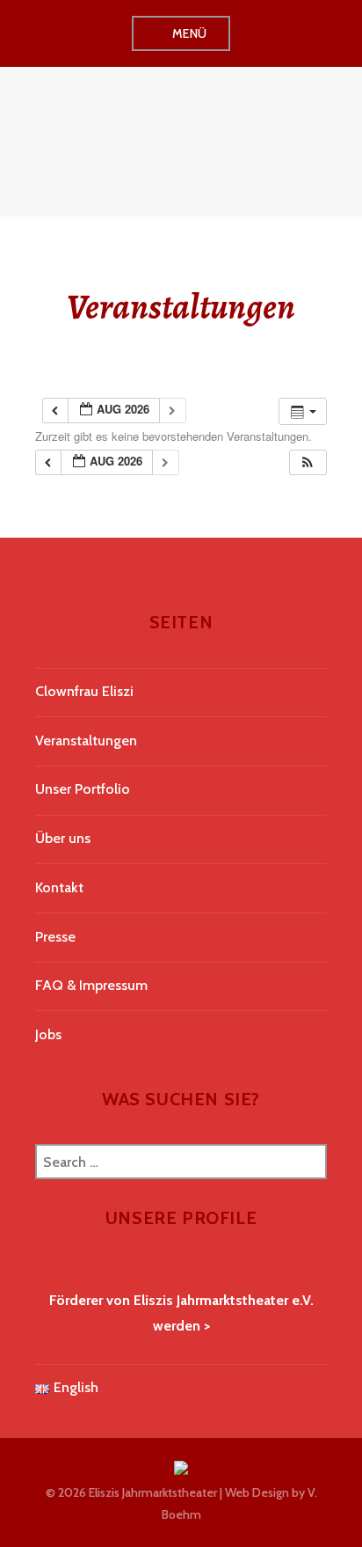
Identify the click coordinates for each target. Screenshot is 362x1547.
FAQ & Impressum (91, 985)
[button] (307, 462)
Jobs (48, 1034)
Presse (55, 936)
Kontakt (59, 887)
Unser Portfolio (82, 789)
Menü (189, 33)
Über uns (62, 838)
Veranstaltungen (86, 740)
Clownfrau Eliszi (84, 691)
